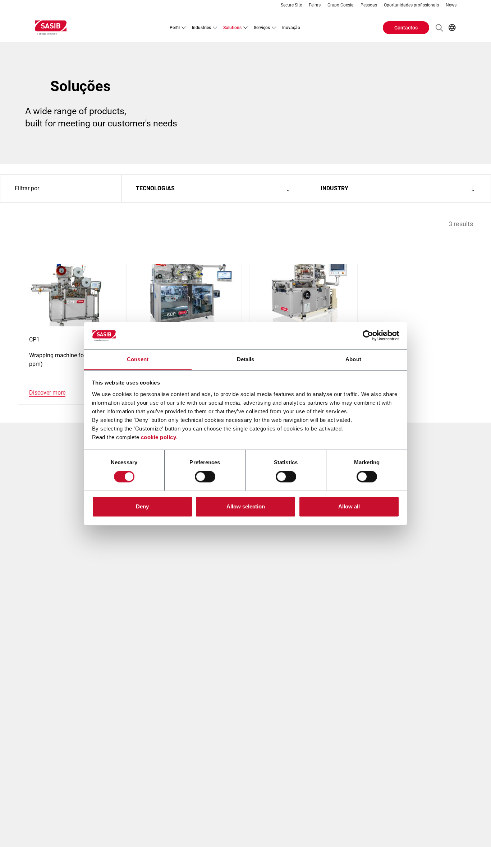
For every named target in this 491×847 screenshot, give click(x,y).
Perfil (175, 27)
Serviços (262, 27)
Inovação (291, 27)
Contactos (406, 28)
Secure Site (291, 5)
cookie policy (158, 437)
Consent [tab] (137, 359)
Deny (142, 506)
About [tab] (353, 359)
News (451, 5)
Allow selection (245, 506)
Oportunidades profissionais (411, 5)
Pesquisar (439, 27)
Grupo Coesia (340, 5)
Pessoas (369, 5)
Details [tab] (245, 359)
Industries (201, 27)
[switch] (205, 476)
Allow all (349, 506)
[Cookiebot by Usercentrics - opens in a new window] (367, 335)
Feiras (315, 5)
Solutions (232, 27)
